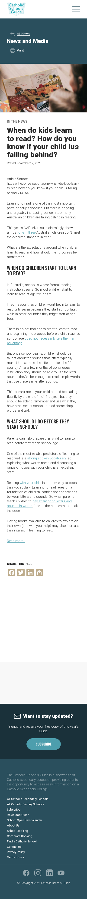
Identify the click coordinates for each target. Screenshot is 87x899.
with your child (30, 483)
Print (20, 50)
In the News (17, 122)
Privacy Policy (16, 852)
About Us (13, 825)
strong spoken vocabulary (46, 458)
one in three (26, 233)
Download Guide (18, 815)
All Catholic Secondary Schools (27, 799)
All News (23, 34)
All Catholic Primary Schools (25, 804)
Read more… (16, 541)
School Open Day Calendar (24, 820)
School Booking (17, 831)
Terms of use (15, 857)
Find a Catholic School (22, 841)
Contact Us (14, 846)
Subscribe (44, 744)
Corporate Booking (19, 836)
